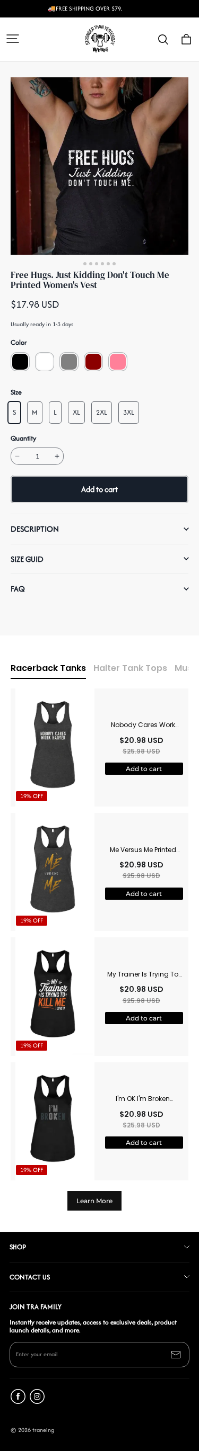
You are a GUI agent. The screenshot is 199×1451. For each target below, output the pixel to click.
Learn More (94, 1201)
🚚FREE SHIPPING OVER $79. (85, 8)
